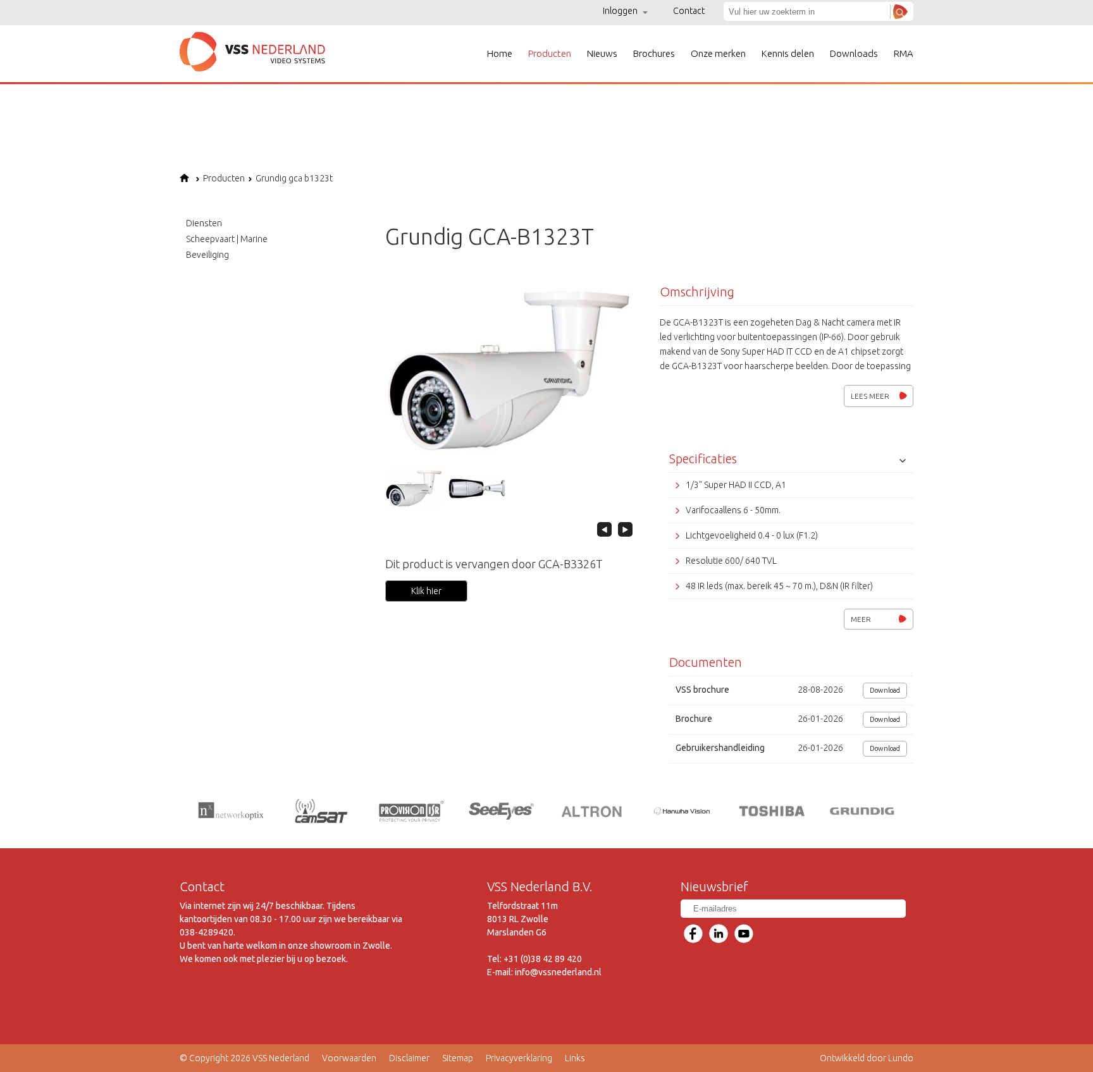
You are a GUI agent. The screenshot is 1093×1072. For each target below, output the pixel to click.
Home (499, 53)
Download (885, 690)
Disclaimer (409, 1058)
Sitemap (457, 1058)
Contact (689, 11)
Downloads (854, 53)
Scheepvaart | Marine (227, 239)
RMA (903, 53)
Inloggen (621, 11)
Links (575, 1058)
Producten (549, 53)
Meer (861, 619)
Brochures (654, 53)
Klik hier (426, 591)
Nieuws (602, 53)
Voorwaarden (349, 1058)
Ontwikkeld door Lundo (866, 1058)
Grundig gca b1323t (294, 178)
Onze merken (718, 53)
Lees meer (870, 396)
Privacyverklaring (519, 1058)
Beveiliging (207, 255)
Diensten (204, 223)
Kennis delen (788, 53)
